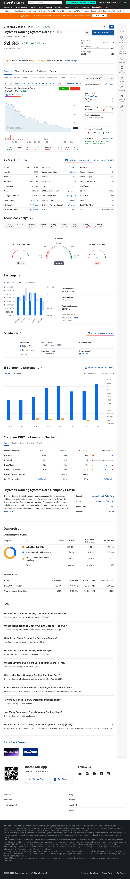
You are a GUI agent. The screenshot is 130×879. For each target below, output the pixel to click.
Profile (16, 77)
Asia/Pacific (112, 11)
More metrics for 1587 (104, 160)
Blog (71, 794)
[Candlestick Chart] (6, 83)
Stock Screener (20, 11)
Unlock (43, 479)
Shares (8, 11)
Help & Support (10, 805)
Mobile (72, 800)
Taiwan (111, 512)
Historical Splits (52, 77)
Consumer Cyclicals (105, 501)
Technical (41, 71)
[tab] (9, 226)
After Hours (42, 11)
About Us (8, 794)
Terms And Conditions (89, 873)
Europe (93, 11)
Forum (53, 71)
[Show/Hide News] (59, 83)
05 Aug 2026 (71, 196)
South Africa (31, 11)
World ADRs (61, 11)
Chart (17, 71)
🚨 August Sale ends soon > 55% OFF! (81, 2)
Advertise (8, 800)
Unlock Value (106, 43)
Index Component (68, 77)
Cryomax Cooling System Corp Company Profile (39, 490)
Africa (120, 11)
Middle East (102, 11)
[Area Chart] (11, 83)
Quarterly (17, 374)
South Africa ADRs (73, 11)
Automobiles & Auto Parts (103, 496)
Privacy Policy (107, 873)
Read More (8, 512)
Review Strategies (71, 61)
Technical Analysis (17, 218)
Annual (7, 374)
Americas (85, 11)
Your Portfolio (74, 805)
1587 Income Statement (21, 367)
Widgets (72, 810)
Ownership (26, 77)
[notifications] (120, 2)
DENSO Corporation (13, 586)
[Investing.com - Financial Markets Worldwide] (14, 2)
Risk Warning (121, 873)
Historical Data (38, 77)
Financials (28, 71)
